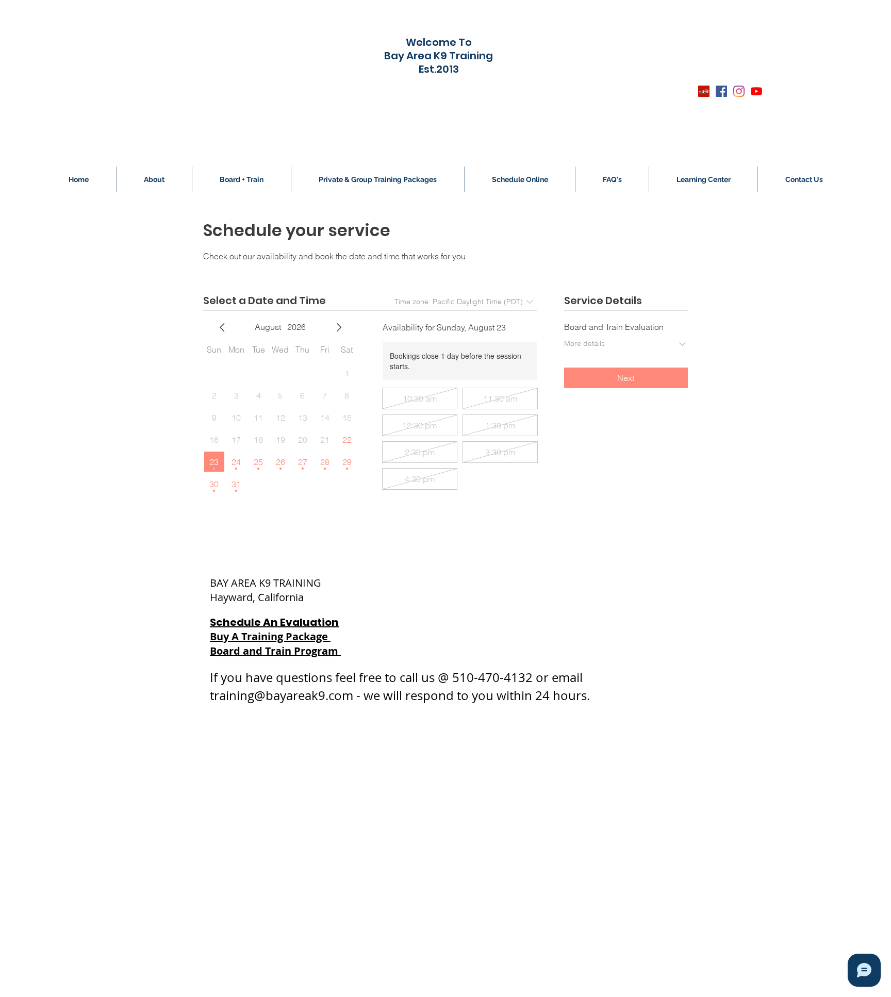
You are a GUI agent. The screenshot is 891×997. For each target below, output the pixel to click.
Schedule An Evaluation (274, 622)
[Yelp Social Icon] (704, 91)
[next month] (339, 327)
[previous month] (222, 327)
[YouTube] (756, 91)
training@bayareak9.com (281, 695)
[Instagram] (739, 91)
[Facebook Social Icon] (721, 91)
